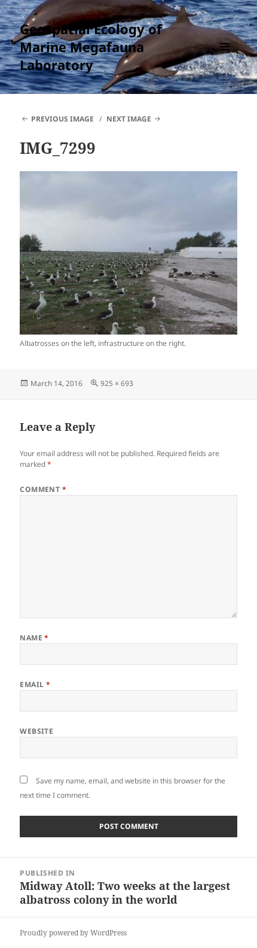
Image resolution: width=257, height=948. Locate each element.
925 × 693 (116, 383)
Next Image (128, 119)
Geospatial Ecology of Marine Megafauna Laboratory (91, 47)
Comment (43, 489)
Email (35, 684)
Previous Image (62, 119)
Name (34, 638)
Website (36, 731)
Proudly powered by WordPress (73, 933)
